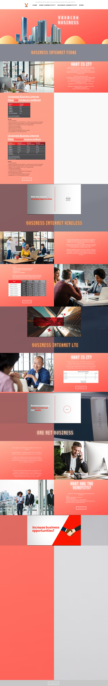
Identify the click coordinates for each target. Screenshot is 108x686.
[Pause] (29, 213)
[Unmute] (31, 213)
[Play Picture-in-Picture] (77, 213)
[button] (47, 5)
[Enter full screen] (79, 213)
